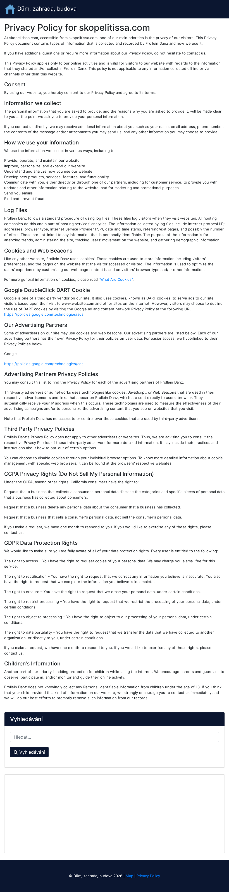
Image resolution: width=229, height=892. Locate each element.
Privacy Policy (148, 876)
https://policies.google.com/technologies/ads (44, 314)
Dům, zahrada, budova (46, 8)
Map (129, 876)
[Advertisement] (114, 814)
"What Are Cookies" (116, 279)
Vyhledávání (31, 752)
